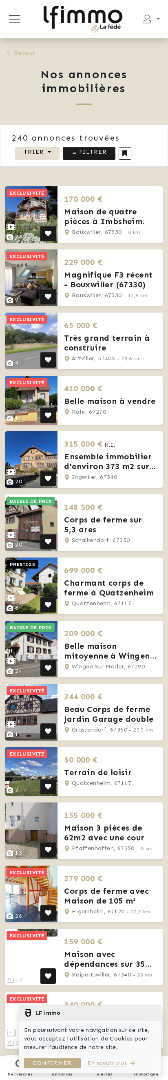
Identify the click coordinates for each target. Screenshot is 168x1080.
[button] (125, 153)
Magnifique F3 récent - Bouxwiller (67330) (108, 279)
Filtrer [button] (92, 151)
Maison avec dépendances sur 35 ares (104, 964)
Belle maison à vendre (109, 401)
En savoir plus (107, 1063)
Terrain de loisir (98, 772)
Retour (24, 53)
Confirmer (52, 1063)
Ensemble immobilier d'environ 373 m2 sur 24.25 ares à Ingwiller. (110, 466)
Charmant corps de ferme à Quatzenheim (109, 587)
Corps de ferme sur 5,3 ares (103, 524)
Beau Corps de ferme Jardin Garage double (108, 714)
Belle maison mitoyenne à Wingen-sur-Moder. (108, 655)
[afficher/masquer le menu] (14, 19)
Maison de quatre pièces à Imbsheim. (104, 216)
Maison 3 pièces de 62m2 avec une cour (104, 832)
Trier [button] (34, 151)
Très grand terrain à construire (107, 343)
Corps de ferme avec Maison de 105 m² (106, 896)
